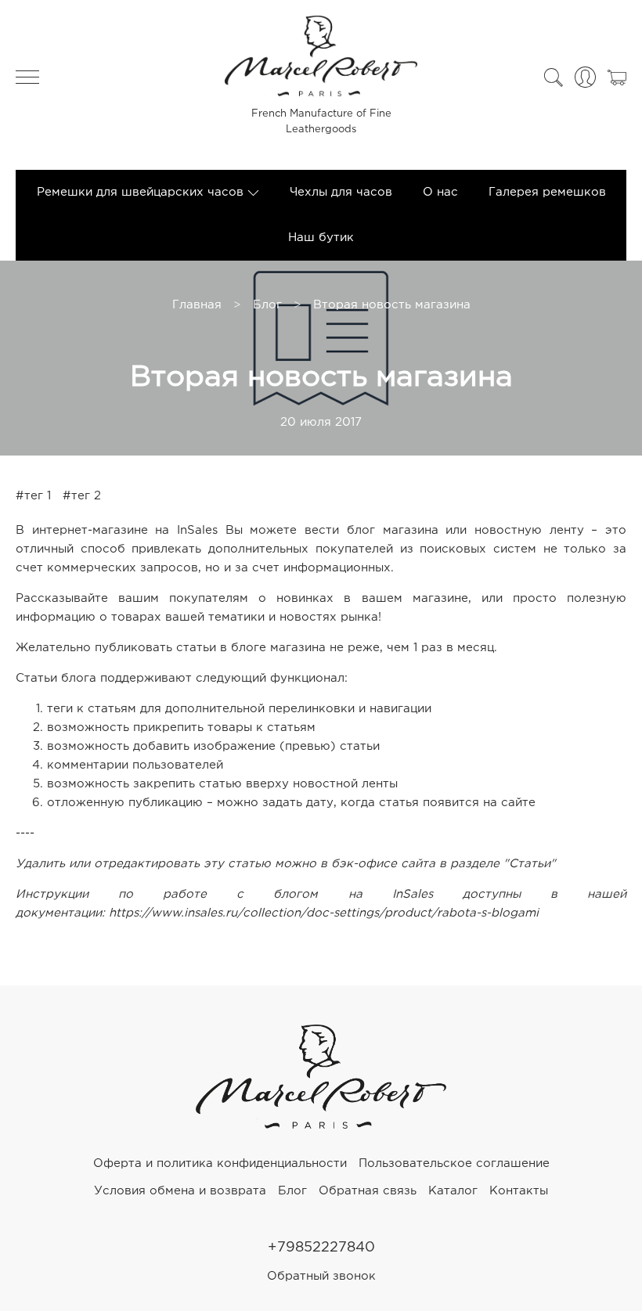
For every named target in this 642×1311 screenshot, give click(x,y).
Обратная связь (368, 1191)
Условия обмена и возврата (180, 1191)
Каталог (453, 1191)
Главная (197, 305)
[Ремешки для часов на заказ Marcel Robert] (321, 1125)
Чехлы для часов (341, 192)
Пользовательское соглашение (454, 1163)
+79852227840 (321, 1247)
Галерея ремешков (547, 192)
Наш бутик (321, 237)
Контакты (518, 1191)
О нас (440, 192)
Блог (267, 305)
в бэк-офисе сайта (377, 864)
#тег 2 (82, 496)
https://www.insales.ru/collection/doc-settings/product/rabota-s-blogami (324, 913)
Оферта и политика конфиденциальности (220, 1163)
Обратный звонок (321, 1276)
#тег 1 (33, 496)
